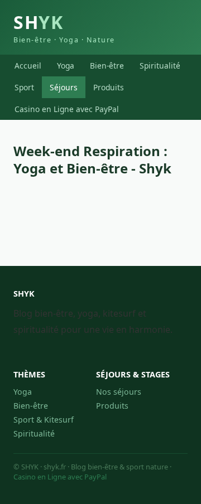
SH (64, 27)
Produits (108, 87)
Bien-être (107, 65)
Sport (24, 87)
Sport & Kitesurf (43, 419)
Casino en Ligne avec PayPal (67, 109)
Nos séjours (118, 391)
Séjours (64, 87)
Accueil (28, 65)
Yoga (65, 65)
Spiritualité (160, 65)
